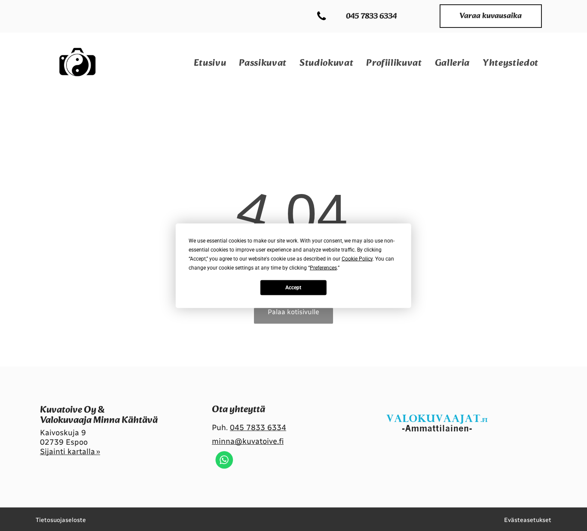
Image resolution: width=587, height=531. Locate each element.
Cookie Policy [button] (357, 258)
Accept (293, 288)
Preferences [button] (323, 267)
